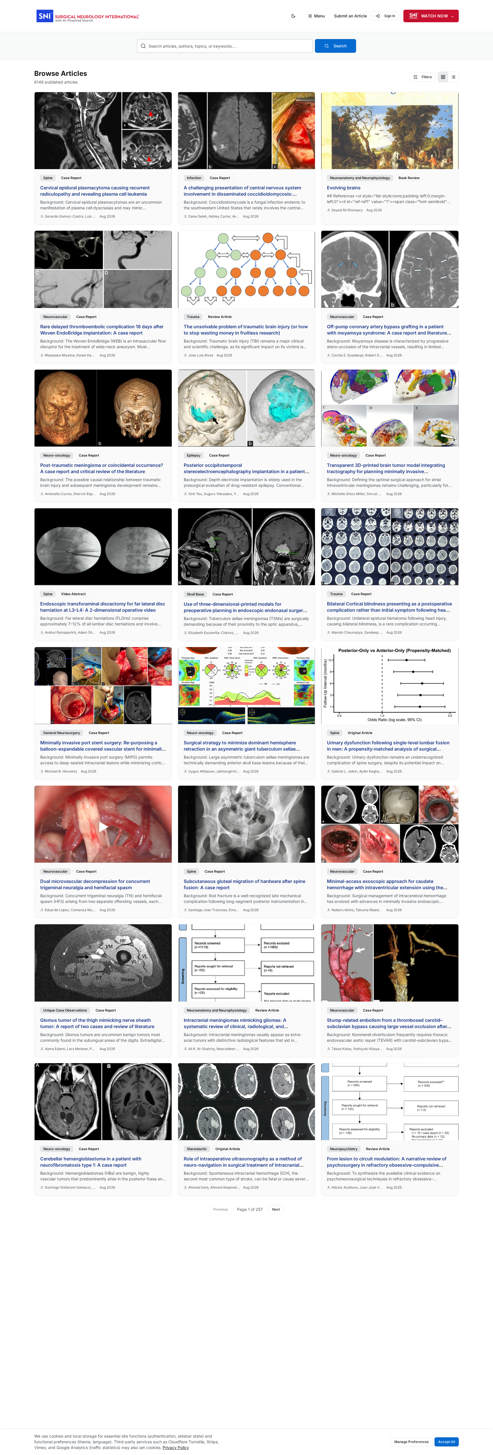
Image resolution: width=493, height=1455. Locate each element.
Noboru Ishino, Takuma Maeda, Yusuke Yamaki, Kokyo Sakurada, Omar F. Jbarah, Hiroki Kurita (357, 910)
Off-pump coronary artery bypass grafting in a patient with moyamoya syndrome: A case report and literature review (387, 333)
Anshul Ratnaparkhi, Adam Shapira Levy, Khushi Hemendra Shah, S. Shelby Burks (70, 632)
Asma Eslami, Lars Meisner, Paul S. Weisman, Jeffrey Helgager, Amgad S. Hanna (70, 1049)
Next (276, 1209)
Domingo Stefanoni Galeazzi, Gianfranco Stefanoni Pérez (70, 1187)
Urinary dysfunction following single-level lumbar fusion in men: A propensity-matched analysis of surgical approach (388, 749)
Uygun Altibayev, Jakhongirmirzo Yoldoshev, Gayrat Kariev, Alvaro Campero (214, 771)
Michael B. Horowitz (61, 771)
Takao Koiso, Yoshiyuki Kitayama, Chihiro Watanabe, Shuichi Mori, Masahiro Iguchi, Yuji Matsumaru (357, 1049)
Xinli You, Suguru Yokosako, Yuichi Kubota (214, 494)
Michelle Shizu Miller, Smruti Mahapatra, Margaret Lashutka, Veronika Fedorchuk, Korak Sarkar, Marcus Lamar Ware (357, 494)
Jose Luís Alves (200, 355)
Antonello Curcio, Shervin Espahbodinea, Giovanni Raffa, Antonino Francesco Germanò (70, 494)
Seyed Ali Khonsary (347, 210)
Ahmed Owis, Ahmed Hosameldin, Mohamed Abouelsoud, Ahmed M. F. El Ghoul (214, 1187)
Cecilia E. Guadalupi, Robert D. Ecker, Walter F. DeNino (357, 355)
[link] (103, 158)
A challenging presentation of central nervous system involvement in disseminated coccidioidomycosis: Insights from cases (242, 194)
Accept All (446, 1442)
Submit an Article (350, 15)
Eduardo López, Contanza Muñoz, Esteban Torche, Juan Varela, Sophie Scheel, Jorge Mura (70, 910)
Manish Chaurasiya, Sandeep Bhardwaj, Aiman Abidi (357, 632)
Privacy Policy (176, 1447)
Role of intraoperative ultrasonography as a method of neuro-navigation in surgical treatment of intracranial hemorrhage (243, 1165)
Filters (427, 77)
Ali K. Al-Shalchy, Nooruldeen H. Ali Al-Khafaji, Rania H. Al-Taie (214, 1049)
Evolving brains (344, 188)
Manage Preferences (411, 1442)
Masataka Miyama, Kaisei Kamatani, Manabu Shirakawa (70, 355)
